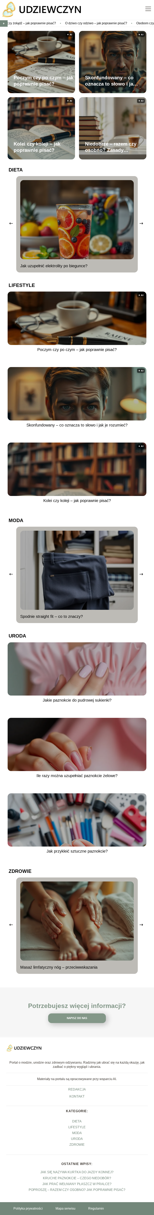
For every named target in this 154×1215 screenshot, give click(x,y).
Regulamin (96, 1208)
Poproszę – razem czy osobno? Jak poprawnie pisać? (77, 1190)
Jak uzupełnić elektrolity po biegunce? (53, 266)
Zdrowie (20, 871)
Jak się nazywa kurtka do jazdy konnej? (76, 1172)
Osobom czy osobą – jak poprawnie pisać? (122, 23)
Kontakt (77, 1096)
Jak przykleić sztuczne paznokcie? (77, 851)
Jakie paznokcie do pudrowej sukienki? (77, 700)
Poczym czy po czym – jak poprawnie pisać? (43, 80)
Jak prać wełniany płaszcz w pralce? (76, 1184)
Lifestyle (22, 285)
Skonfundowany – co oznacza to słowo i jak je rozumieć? (110, 81)
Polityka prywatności (28, 1208)
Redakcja (77, 1089)
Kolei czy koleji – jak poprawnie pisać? (37, 147)
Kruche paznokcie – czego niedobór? (77, 1178)
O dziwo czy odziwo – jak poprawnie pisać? (51, 23)
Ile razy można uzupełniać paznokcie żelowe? (77, 775)
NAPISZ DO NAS (77, 1018)
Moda (16, 520)
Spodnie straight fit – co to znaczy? (51, 616)
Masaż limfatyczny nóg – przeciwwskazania (58, 967)
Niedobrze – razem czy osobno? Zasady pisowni (110, 147)
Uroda (17, 636)
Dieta (16, 169)
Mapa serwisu (65, 1208)
